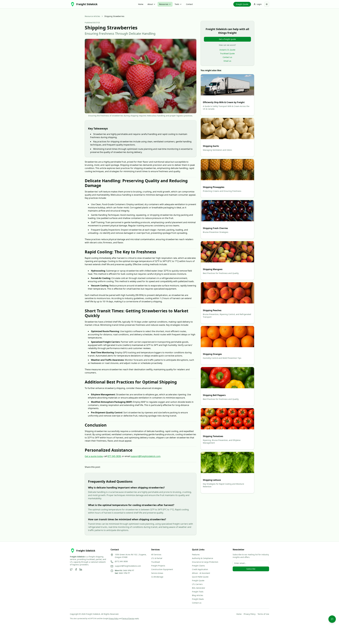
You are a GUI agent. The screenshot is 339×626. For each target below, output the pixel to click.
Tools (177, 4)
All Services (156, 554)
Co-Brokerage (157, 577)
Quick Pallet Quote (200, 577)
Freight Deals (198, 599)
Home (140, 4)
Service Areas (157, 573)
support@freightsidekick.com (145, 456)
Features (196, 554)
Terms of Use (263, 614)
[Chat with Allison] (332, 619)
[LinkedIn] (80, 569)
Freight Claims (198, 565)
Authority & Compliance (202, 558)
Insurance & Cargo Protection (205, 562)
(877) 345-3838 (121, 561)
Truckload (155, 562)
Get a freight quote (227, 39)
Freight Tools (197, 591)
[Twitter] (71, 569)
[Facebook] (76, 569)
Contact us (227, 57)
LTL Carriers (197, 584)
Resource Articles (92, 16)
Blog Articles (197, 595)
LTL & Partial (156, 558)
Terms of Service (128, 618)
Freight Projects (158, 565)
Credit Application (200, 569)
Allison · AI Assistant (201, 573)
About (150, 4)
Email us (227, 61)
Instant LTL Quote (227, 50)
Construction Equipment (162, 569)
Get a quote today (94, 456)
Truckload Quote (227, 53)
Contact (189, 4)
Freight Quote (242, 4)
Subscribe (250, 569)
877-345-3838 (114, 456)
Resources (163, 4)
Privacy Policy (249, 614)
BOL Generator (198, 588)
